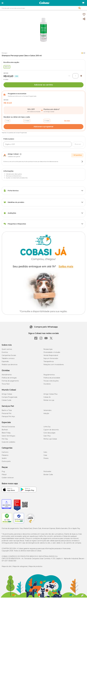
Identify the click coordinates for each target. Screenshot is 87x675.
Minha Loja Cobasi (50, 439)
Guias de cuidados (8, 442)
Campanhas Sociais (9, 355)
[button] (2, 3)
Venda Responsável (51, 355)
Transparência (49, 361)
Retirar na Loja (49, 400)
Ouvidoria (47, 384)
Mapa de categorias (20, 566)
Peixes (46, 458)
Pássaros (5, 455)
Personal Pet (6, 413)
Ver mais (67, 120)
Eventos (5, 352)
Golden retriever (8, 478)
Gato (45, 452)
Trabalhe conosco (8, 358)
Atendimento (7, 375)
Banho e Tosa (7, 410)
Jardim (4, 458)
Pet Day (5, 439)
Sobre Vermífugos (8, 436)
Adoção (46, 413)
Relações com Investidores (54, 364)
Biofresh (5, 430)
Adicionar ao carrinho (43, 85)
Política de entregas (9, 378)
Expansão (5, 361)
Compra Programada (9, 397)
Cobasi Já (47, 397)
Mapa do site (6, 566)
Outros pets (6, 461)
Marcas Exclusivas (8, 427)
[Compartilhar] (84, 19)
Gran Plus (47, 436)
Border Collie (48, 474)
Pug (3, 471)
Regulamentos (49, 375)
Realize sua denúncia (9, 364)
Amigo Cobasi (7, 394)
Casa (45, 455)
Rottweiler (47, 471)
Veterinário (47, 410)
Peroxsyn (4, 53)
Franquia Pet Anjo (8, 416)
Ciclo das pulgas (49, 433)
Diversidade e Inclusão (52, 352)
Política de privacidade (52, 378)
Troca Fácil (5, 384)
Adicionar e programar (43, 127)
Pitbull (4, 474)
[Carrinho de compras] (83, 3)
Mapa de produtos (35, 566)
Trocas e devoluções (51, 381)
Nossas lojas (48, 349)
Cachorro (5, 452)
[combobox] (43, 8)
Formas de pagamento (10, 381)
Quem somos (7, 349)
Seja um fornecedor (51, 358)
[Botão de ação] (82, 161)
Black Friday (6, 433)
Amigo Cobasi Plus (50, 394)
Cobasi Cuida (6, 400)
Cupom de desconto (51, 430)
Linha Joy (47, 427)
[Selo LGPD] (30, 523)
